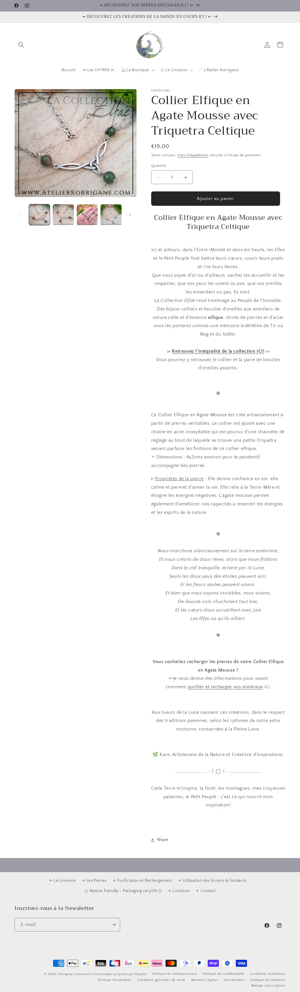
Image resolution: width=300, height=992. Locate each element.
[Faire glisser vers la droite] (130, 214)
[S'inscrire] (113, 925)
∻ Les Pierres (94, 880)
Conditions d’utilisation (267, 974)
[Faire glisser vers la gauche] (21, 214)
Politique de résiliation (267, 980)
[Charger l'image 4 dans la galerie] (110, 214)
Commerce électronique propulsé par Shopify (110, 974)
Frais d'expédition (193, 155)
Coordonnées (234, 980)
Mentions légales (204, 980)
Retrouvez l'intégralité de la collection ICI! (218, 351)
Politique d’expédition (115, 980)
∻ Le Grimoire (62, 880)
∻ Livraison (179, 891)
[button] (21, 44)
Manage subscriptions (268, 985)
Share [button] (162, 840)
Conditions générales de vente (161, 980)
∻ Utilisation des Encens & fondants (212, 880)
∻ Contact (205, 891)
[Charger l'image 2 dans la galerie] (63, 214)
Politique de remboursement (174, 974)
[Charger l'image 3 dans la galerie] (87, 214)
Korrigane (65, 974)
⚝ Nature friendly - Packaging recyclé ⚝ (123, 891)
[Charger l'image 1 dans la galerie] (39, 214)
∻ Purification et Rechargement (142, 880)
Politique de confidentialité (224, 974)
